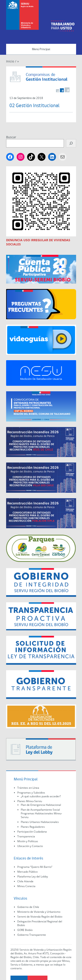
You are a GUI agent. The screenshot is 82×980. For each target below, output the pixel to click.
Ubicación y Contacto (30, 846)
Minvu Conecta (26, 886)
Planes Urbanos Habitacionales (40, 822)
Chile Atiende (25, 881)
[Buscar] (71, 143)
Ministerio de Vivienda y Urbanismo (38, 912)
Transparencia (26, 836)
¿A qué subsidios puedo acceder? (41, 796)
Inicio (10, 61)
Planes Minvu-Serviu (29, 801)
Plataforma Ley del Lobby (32, 876)
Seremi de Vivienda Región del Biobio (39, 916)
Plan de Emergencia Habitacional (41, 805)
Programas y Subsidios (31, 792)
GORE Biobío (25, 930)
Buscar (11, 137)
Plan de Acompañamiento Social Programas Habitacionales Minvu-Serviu (41, 813)
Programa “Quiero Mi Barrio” (34, 867)
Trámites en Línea (28, 788)
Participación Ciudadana (32, 831)
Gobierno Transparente (31, 935)
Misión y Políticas (27, 841)
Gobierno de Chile (28, 907)
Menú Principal (41, 49)
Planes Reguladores (33, 827)
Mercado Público (27, 872)
